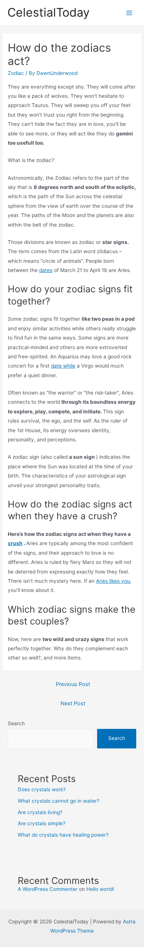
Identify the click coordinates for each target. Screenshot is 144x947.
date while (63, 366)
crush (15, 543)
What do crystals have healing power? (63, 835)
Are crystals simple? (41, 823)
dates (45, 270)
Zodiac (16, 73)
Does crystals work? (42, 789)
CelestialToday (48, 12)
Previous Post (73, 684)
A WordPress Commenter (48, 889)
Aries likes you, (113, 581)
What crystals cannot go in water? (58, 801)
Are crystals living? (40, 812)
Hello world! (100, 889)
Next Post (73, 703)
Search (16, 723)
